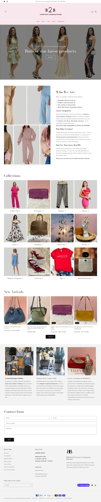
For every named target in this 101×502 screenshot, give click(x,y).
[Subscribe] (30, 485)
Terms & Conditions (9, 467)
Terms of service (50, 498)
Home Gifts (61, 244)
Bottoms (61, 211)
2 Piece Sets (14, 211)
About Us (6, 453)
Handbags (37, 244)
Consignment (7, 456)
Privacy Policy (7, 464)
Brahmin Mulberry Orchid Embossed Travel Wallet (62, 327)
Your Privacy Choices (9, 469)
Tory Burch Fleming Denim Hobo (12, 326)
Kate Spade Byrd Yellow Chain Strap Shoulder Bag (83, 327)
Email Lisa (38, 467)
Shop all (50, 57)
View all (50, 336)
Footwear (38, 278)
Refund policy (42, 498)
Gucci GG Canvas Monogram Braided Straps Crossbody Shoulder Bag (37, 327)
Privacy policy (35, 498)
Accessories (38, 211)
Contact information (67, 498)
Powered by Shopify (26, 498)
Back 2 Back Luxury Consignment (15, 498)
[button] (5, 12)
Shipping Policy (8, 458)
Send (9, 439)
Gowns (14, 244)
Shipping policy (58, 498)
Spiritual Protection (85, 278)
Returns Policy (7, 461)
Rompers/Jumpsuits (14, 278)
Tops (61, 278)
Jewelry (84, 244)
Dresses (84, 211)
